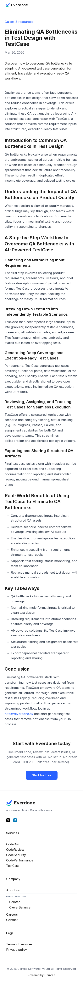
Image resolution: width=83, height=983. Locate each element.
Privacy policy (16, 950)
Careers (12, 914)
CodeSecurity (16, 855)
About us (13, 890)
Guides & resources (19, 22)
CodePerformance (19, 860)
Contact (12, 920)
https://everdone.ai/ (19, 714)
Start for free (41, 775)
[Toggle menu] (75, 5)
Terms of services (19, 944)
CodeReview (15, 849)
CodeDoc (13, 844)
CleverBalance (19, 907)
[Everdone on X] (8, 820)
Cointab (14, 902)
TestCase (12, 866)
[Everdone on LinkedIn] (15, 820)
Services (12, 833)
